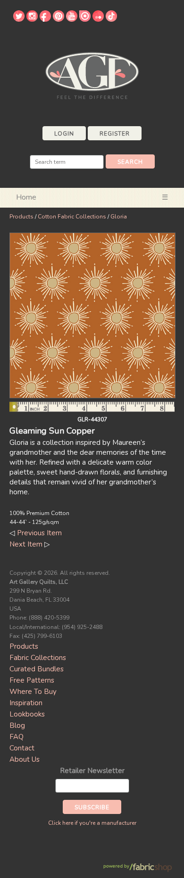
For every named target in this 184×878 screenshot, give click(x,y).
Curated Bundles (36, 669)
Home (26, 197)
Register (115, 133)
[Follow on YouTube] (71, 19)
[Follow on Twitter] (19, 19)
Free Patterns (31, 680)
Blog (17, 725)
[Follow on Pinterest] (58, 19)
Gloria (118, 216)
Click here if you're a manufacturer (92, 823)
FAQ (16, 736)
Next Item (25, 544)
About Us (24, 759)
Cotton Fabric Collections (72, 216)
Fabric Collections (37, 657)
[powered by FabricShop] (137, 867)
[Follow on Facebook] (45, 19)
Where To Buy (33, 691)
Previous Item (39, 533)
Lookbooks (27, 714)
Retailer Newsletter (92, 770)
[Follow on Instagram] (32, 19)
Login (64, 133)
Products (21, 216)
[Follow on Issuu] (85, 19)
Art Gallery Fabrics (92, 74)
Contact (21, 748)
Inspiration (25, 703)
